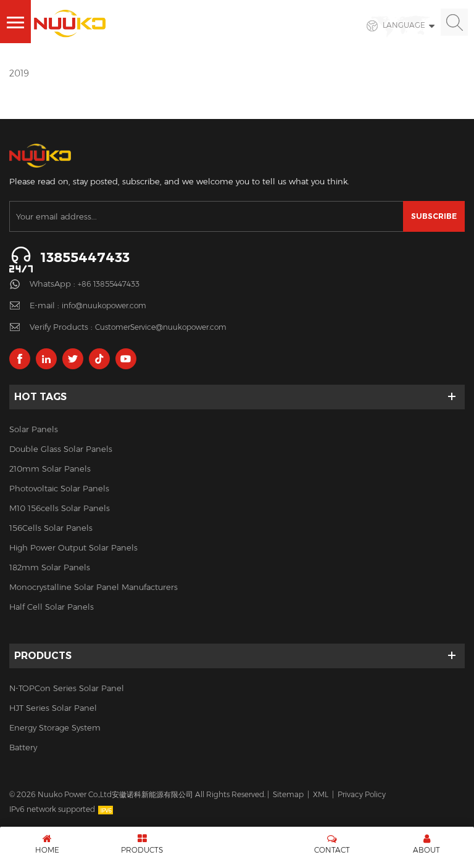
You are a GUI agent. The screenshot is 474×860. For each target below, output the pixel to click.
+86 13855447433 (108, 284)
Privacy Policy (362, 794)
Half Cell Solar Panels (51, 607)
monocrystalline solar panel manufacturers (93, 587)
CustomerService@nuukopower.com (161, 327)
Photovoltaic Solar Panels (59, 488)
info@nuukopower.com (104, 305)
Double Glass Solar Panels (60, 449)
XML (320, 794)
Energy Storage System (55, 727)
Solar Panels (33, 429)
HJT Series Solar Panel (53, 708)
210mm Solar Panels (50, 468)
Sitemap (288, 794)
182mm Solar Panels (49, 567)
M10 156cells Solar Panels (59, 508)
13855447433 (85, 257)
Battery (23, 747)
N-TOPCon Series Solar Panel (66, 688)
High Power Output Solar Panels (73, 547)
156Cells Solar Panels (51, 528)
